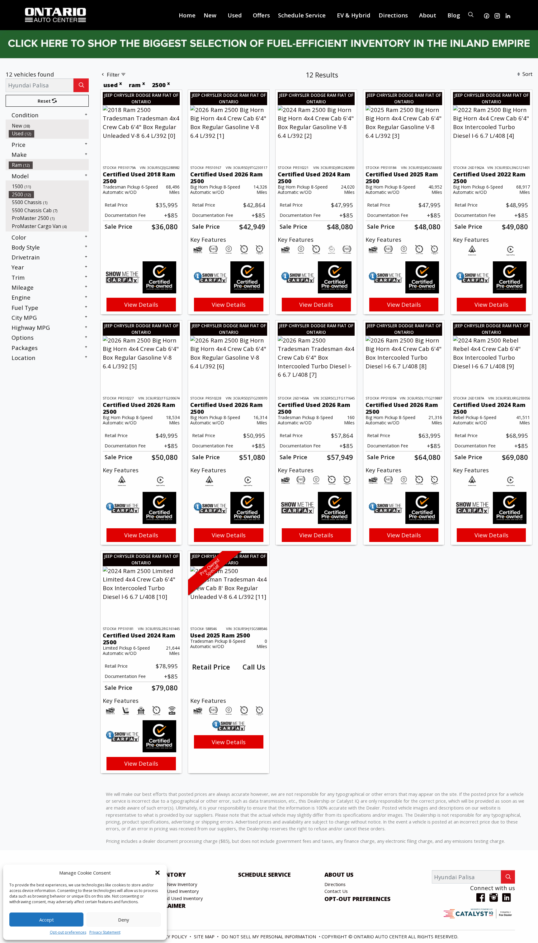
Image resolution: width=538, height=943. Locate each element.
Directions (335, 884)
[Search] (81, 85)
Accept (46, 920)
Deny (123, 920)
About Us (338, 874)
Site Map (205, 936)
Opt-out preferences (68, 932)
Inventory (169, 874)
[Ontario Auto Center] (55, 14)
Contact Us (336, 891)
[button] (157, 873)
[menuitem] (49, 126)
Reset (45, 101)
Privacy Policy (170, 936)
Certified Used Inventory (177, 898)
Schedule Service (264, 874)
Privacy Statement (104, 932)
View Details (141, 304)
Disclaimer (169, 906)
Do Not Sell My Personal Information (269, 936)
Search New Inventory (174, 884)
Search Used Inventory (175, 891)
